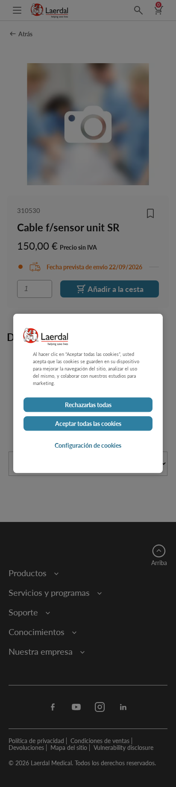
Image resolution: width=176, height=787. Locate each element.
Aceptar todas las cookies (88, 424)
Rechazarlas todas (88, 405)
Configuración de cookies (88, 445)
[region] (88, 393)
